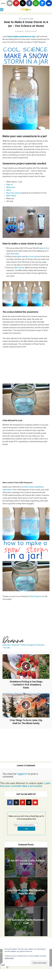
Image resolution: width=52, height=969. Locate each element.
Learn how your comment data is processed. (25, 785)
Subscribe (6, 645)
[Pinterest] (22, 802)
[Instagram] (29, 802)
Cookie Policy (9, 958)
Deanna (20, 31)
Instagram (31, 645)
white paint (14, 254)
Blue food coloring (13, 193)
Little (31, 596)
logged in (22, 773)
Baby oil (9, 185)
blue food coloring (33, 256)
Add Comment (31, 31)
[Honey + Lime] (26, 9)
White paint (10, 187)
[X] (23, 3)
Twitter (23, 645)
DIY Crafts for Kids (26, 19)
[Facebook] (10, 802)
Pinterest (40, 645)
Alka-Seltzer (11, 196)
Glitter (8, 190)
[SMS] (42, 3)
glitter (19, 256)
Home (2, 953)
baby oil (42, 248)
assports (38, 596)
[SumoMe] (49, 3)
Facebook (15, 645)
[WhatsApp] (36, 3)
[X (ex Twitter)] (16, 802)
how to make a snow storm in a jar (21, 36)
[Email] (10, 3)
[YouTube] (35, 802)
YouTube (6, 648)
